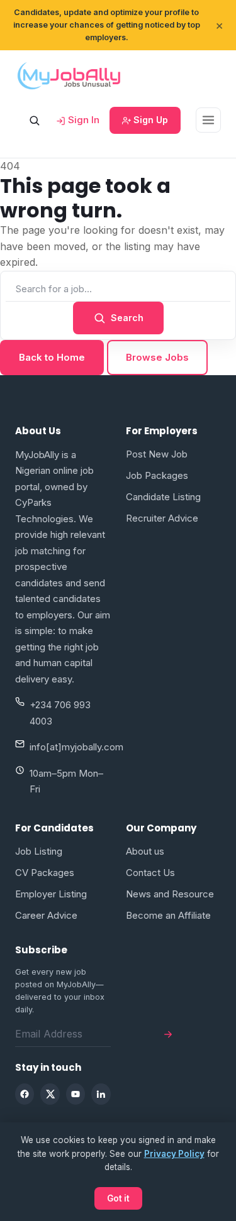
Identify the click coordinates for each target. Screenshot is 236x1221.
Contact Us (150, 873)
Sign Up (149, 119)
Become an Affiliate (168, 915)
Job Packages (157, 475)
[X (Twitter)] (49, 1094)
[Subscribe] (168, 1033)
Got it (118, 1198)
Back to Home (52, 357)
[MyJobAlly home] (68, 75)
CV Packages (44, 873)
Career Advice (46, 915)
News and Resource (170, 894)
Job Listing (38, 851)
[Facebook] (24, 1094)
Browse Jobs (157, 357)
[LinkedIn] (100, 1094)
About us (145, 851)
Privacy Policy (174, 1154)
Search (127, 317)
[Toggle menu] (208, 120)
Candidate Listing (163, 497)
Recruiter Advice (162, 518)
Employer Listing (51, 894)
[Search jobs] (34, 120)
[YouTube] (75, 1094)
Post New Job (157, 454)
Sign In (82, 120)
